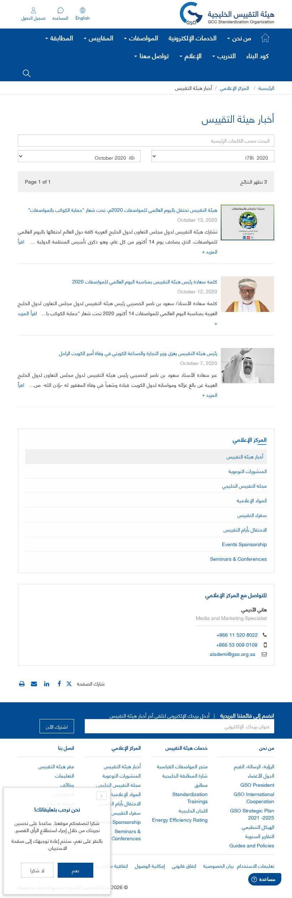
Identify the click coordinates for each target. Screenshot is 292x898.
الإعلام (192, 55)
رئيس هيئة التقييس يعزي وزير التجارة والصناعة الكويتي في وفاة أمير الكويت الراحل (138, 352)
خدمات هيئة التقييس (187, 747)
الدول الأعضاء (261, 775)
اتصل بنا (66, 747)
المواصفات (142, 37)
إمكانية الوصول (150, 865)
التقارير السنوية (259, 835)
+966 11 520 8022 (237, 634)
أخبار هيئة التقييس (244, 456)
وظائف (67, 784)
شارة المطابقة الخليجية (185, 775)
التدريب (226, 55)
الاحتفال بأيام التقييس (245, 529)
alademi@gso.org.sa (232, 653)
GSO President (257, 784)
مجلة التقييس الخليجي (244, 485)
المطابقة (61, 37)
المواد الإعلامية (252, 500)
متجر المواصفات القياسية (182, 765)
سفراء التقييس (252, 514)
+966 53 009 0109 (236, 644)
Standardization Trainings (190, 797)
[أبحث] (27, 72)
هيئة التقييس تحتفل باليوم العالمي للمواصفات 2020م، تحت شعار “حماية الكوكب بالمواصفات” (122, 209)
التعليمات (64, 775)
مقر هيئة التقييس (56, 765)
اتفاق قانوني (184, 865)
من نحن (241, 37)
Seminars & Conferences (238, 558)
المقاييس (100, 37)
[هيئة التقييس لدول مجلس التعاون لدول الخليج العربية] (227, 14)
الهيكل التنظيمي (258, 826)
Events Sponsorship (244, 543)
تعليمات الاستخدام (255, 865)
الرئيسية (266, 87)
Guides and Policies (251, 845)
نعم (75, 870)
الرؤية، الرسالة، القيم (254, 765)
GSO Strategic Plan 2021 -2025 (252, 814)
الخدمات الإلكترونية (193, 37)
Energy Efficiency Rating (180, 819)
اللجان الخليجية (193, 810)
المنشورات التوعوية (248, 470)
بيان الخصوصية (218, 865)
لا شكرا (37, 870)
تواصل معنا (153, 55)
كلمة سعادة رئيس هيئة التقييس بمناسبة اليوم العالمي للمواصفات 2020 (144, 281)
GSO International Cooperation (254, 797)
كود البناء (257, 55)
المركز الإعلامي (234, 87)
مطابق (201, 784)
